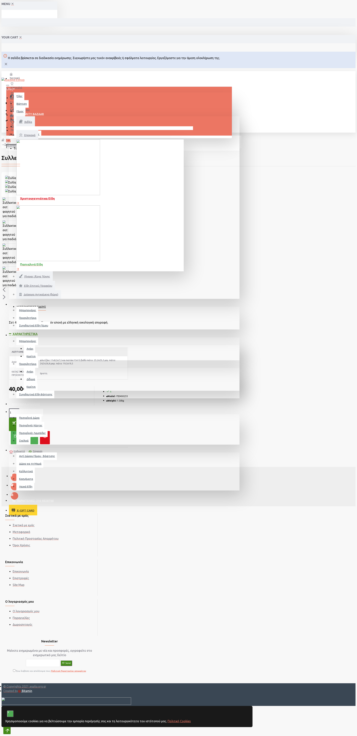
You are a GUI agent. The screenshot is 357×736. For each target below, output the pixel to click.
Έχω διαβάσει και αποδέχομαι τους (50, 671)
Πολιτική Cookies (179, 721)
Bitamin (26, 691)
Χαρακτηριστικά (25, 334)
